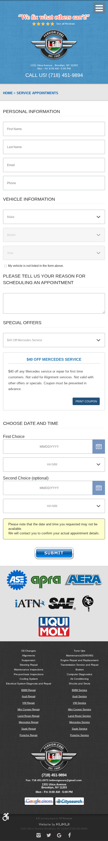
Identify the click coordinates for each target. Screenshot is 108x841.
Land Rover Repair (28, 715)
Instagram (38, 835)
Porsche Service (79, 735)
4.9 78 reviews (54, 818)
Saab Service (79, 728)
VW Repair (28, 702)
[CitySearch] (69, 802)
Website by (54, 824)
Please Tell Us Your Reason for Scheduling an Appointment (44, 279)
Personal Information (31, 111)
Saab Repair (28, 728)
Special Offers (22, 322)
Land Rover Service (79, 715)
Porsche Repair (28, 735)
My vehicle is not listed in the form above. (36, 265)
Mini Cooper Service (79, 709)
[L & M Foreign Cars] (54, 44)
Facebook (69, 835)
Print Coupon (86, 401)
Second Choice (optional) (25, 478)
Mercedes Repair (28, 722)
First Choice (14, 436)
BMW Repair (28, 690)
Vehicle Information (29, 199)
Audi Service (79, 696)
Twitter (49, 835)
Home (8, 93)
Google (59, 835)
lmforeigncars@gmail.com (65, 780)
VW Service (79, 702)
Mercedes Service (79, 722)
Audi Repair (28, 696)
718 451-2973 (40, 780)
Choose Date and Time (30, 423)
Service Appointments (37, 93)
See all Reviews (65, 23)
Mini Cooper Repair (29, 709)
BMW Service (79, 690)
